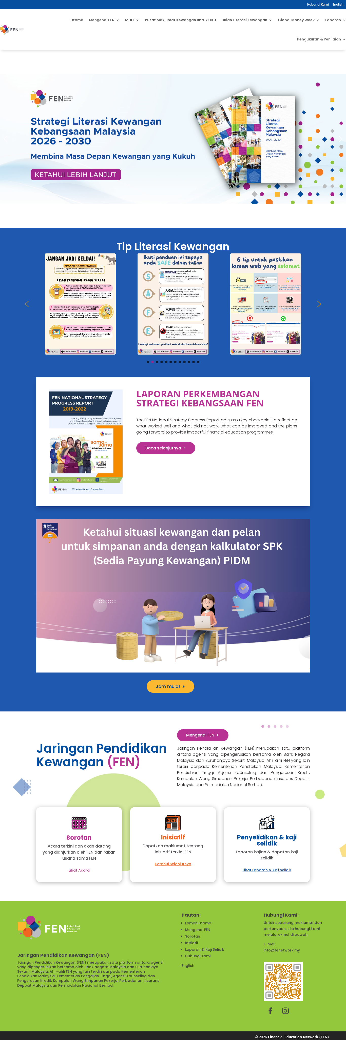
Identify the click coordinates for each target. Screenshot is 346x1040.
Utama (76, 20)
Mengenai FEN (200, 735)
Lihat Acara (79, 870)
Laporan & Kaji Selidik (204, 949)
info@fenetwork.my (282, 950)
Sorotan (192, 936)
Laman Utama (198, 923)
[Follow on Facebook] (270, 1010)
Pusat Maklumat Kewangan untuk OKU (180, 20)
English (188, 965)
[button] (5, 139)
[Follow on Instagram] (285, 1010)
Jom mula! (168, 686)
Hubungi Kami (318, 4)
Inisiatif (191, 942)
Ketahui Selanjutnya (173, 863)
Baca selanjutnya (163, 448)
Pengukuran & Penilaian (319, 39)
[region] (173, 139)
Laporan (333, 20)
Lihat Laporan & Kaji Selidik (267, 870)
